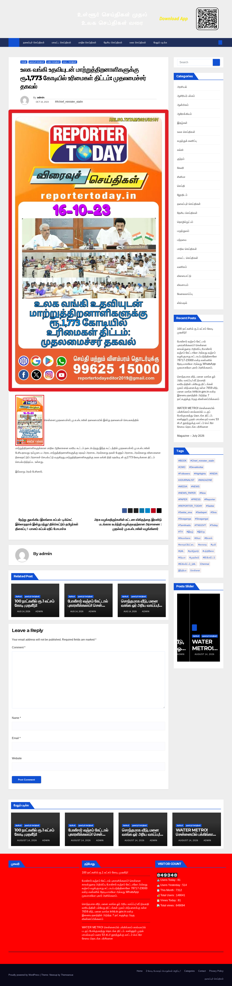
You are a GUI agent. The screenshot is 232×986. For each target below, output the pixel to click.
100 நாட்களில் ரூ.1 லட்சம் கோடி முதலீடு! (34, 603)
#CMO (181, 467)
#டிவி (213, 544)
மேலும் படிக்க (161, 42)
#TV (180, 531)
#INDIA (213, 473)
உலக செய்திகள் (138, 42)
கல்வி (180, 149)
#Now (203, 493)
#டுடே (181, 551)
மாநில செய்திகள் (87, 42)
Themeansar (67, 975)
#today (214, 525)
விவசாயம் (182, 284)
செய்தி (23, 62)
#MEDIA (182, 486)
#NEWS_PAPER (187, 493)
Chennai (204, 564)
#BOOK (182, 460)
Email (16, 738)
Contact (202, 971)
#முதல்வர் (194, 557)
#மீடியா (181, 557)
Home (139, 971)
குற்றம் (180, 158)
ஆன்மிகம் (183, 104)
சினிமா (181, 176)
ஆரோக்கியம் (184, 113)
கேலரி (180, 167)
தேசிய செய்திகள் (113, 42)
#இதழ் (190, 531)
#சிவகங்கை (184, 538)
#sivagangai (201, 518)
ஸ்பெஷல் (182, 302)
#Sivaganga (184, 518)
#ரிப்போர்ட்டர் (209, 557)
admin (40, 97)
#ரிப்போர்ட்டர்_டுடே (187, 564)
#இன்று (201, 531)
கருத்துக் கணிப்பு (187, 140)
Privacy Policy (216, 971)
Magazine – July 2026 (190, 435)
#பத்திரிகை (208, 551)
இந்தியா (182, 570)
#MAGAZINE (205, 480)
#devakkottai (196, 467)
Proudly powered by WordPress (24, 975)
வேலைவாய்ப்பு (185, 293)
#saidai (210, 505)
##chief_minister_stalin (69, 101)
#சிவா (197, 538)
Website (17, 758)
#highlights (200, 473)
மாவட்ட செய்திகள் (61, 42)
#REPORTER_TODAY (190, 505)
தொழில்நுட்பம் (185, 221)
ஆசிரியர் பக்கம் (186, 95)
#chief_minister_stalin (202, 460)
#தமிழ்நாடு (193, 551)
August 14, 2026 (192, 654)
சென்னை (195, 570)
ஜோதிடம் (182, 194)
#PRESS (195, 499)
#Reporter (209, 499)
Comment (18, 647)
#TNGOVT (200, 525)
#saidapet (201, 512)
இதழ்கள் (182, 122)
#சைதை (202, 544)
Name (16, 717)
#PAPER (182, 499)
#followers (184, 473)
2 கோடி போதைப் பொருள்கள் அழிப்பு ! (163, 971)
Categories (189, 971)
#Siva (214, 512)
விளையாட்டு (184, 275)
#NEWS (195, 486)
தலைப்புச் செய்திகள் (33, 42)
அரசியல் (19, 596)
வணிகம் (182, 266)
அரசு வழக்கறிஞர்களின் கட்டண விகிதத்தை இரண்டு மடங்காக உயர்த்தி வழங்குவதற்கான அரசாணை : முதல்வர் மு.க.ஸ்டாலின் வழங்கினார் (128, 524)
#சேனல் (208, 538)
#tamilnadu (184, 525)
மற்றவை (181, 239)
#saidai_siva (185, 512)
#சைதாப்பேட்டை (186, 544)
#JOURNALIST (186, 480)
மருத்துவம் (183, 230)
